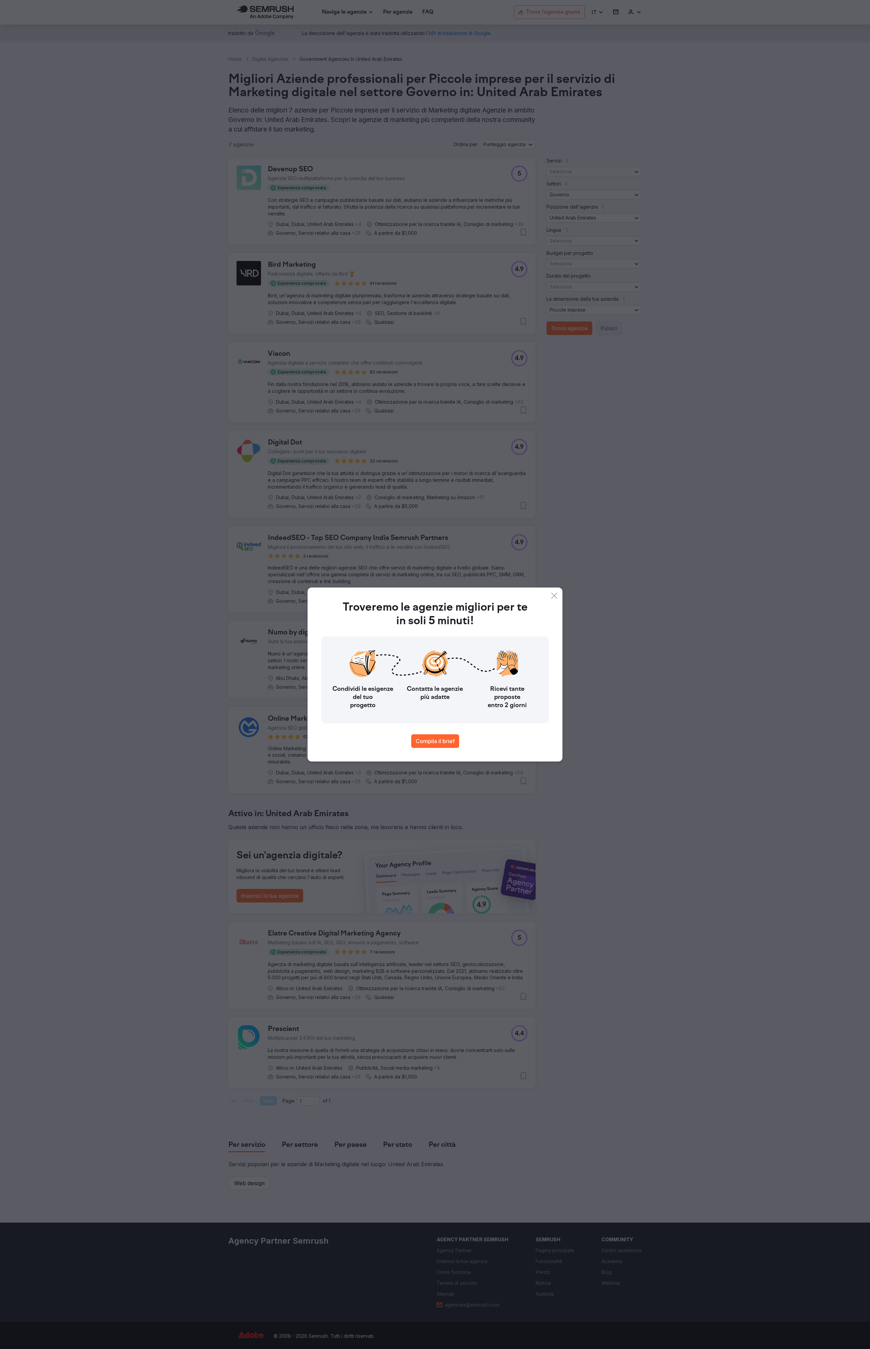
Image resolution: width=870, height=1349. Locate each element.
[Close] (554, 596)
